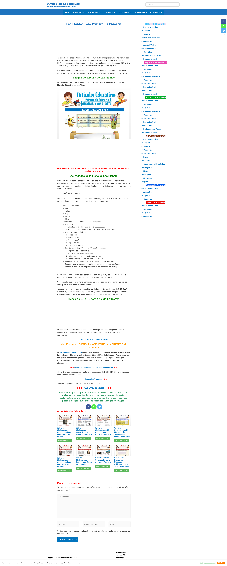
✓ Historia (145, 171)
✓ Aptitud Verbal (148, 45)
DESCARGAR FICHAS (64, 441)
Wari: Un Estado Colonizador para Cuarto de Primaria (103, 460)
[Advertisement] (94, 43)
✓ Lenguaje (146, 175)
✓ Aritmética (147, 31)
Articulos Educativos (63, 4)
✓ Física (144, 157)
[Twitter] (99, 406)
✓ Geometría (146, 41)
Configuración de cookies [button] (207, 563)
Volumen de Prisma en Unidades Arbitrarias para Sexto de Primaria (121, 462)
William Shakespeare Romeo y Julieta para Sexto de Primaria (64, 462)
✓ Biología (145, 160)
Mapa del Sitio (121, 555)
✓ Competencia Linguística (153, 164)
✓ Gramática (146, 52)
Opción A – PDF (86, 339)
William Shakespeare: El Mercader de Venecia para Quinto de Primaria (122, 432)
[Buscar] (178, 4)
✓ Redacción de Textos (151, 55)
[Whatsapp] (94, 406)
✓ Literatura (146, 178)
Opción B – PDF (101, 339)
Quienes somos (121, 552)
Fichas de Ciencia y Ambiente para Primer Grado (93, 367)
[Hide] (225, 35)
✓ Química (145, 182)
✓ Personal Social (149, 59)
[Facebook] (88, 406)
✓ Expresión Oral (148, 48)
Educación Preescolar (94, 379)
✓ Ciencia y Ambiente (150, 38)
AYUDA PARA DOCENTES (94, 388)
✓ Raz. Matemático (149, 27)
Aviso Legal (120, 557)
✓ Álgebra (145, 34)
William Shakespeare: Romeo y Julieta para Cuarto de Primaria (64, 432)
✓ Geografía (146, 168)
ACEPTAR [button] (221, 563)
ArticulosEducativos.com (71, 352)
